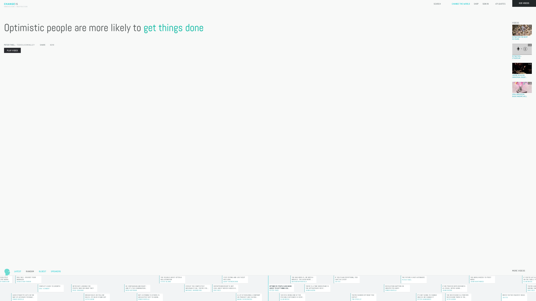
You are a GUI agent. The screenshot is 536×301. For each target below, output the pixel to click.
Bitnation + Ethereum (516, 57)
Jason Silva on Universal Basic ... (519, 76)
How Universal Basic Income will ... (519, 96)
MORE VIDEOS (518, 271)
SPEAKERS (56, 271)
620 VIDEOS (524, 3)
